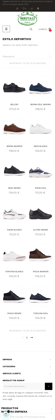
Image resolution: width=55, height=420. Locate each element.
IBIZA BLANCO (40, 146)
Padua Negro (14, 313)
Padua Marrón (40, 271)
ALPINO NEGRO (40, 230)
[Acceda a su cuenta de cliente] (17, 8)
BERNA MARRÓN (14, 146)
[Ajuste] (38, 9)
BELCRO (14, 104)
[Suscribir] (48, 386)
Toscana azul (40, 313)
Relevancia (27, 56)
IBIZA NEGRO (14, 188)
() (25, 9)
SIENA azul (40, 188)
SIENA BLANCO (14, 230)
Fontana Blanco (14, 271)
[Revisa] (32, 8)
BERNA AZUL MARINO (40, 104)
